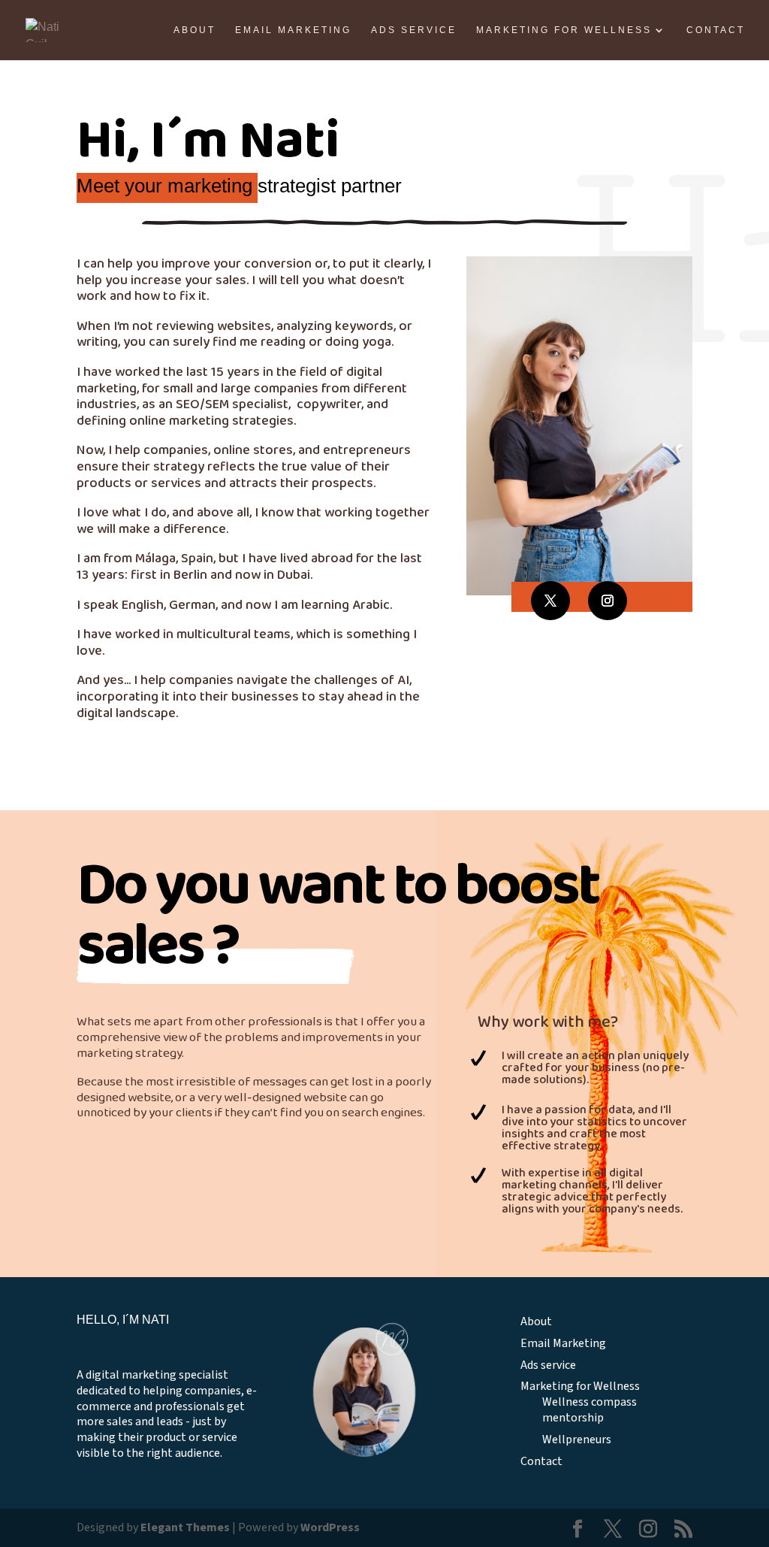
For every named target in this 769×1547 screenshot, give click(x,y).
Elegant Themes (185, 1527)
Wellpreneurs (576, 1439)
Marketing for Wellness (564, 30)
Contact (715, 30)
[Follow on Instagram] (607, 600)
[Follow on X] (550, 600)
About (194, 30)
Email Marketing (293, 30)
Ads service (414, 30)
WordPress (330, 1527)
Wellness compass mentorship (589, 1410)
